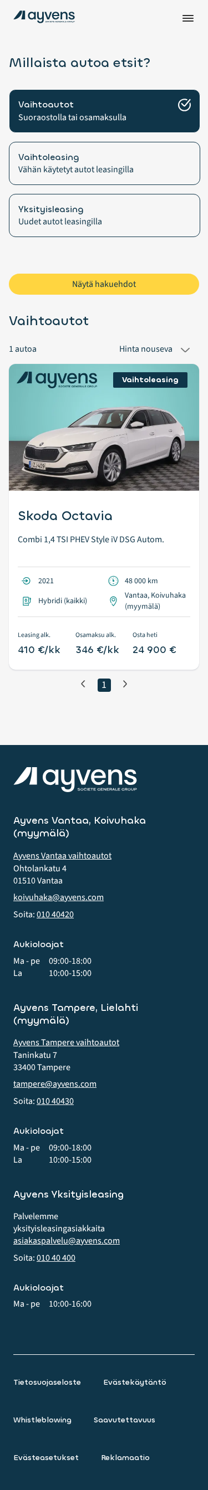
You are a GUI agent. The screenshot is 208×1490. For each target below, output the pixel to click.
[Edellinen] (83, 684)
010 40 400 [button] (56, 1258)
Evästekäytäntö (134, 1382)
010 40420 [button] (55, 914)
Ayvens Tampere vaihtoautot (66, 1042)
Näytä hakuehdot (104, 284)
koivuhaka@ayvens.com (58, 897)
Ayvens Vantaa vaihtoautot (62, 856)
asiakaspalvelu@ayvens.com (66, 1241)
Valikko (188, 18)
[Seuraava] (125, 684)
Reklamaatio (125, 1457)
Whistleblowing (42, 1420)
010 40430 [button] (55, 1101)
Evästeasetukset (46, 1457)
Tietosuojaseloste (47, 1382)
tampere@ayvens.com (55, 1084)
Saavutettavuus (124, 1420)
